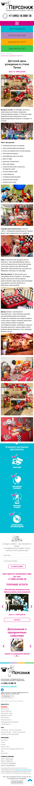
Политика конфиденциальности (12, 749)
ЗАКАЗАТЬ (17, 620)
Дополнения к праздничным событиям (17, 632)
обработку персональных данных (23, 769)
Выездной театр (6, 713)
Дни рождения (6, 711)
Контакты (4, 740)
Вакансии (4, 753)
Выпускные (5, 709)
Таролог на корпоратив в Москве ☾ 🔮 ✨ (17, 655)
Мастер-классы (6, 720)
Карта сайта (5, 746)
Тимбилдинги (5, 724)
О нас (3, 742)
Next (31, 606)
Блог (2, 751)
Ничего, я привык (17, 782)
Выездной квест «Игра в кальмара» (13, 732)
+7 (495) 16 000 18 (20, 16)
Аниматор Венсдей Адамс (10, 734)
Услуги (3, 744)
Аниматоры (5, 717)
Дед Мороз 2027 (6, 715)
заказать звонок (9, 686)
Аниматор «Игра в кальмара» (11, 730)
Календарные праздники (9, 722)
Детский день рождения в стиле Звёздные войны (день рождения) (17, 590)
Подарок (4, 707)
